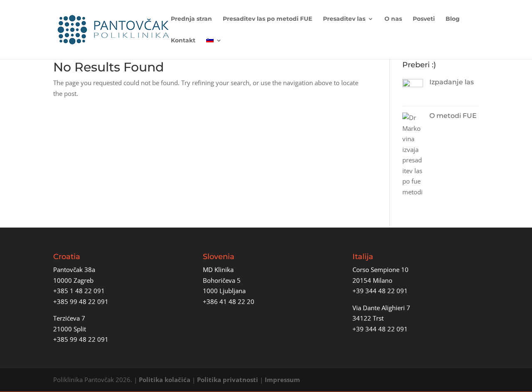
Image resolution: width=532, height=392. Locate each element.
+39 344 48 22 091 (380, 291)
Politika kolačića (164, 379)
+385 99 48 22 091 (80, 301)
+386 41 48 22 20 (228, 301)
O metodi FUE (453, 116)
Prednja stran (191, 19)
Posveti (424, 19)
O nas (393, 19)
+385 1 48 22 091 (79, 291)
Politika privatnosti (227, 379)
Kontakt (183, 40)
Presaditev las (344, 19)
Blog (453, 19)
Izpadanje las (451, 82)
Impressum (282, 379)
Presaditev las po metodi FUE (267, 19)
